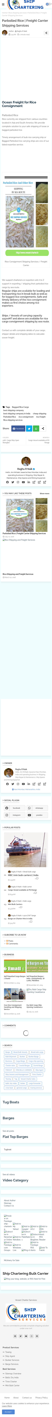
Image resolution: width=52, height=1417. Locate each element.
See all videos (9, 1174)
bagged (10, 296)
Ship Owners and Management (16, 1074)
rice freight (40, 417)
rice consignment (26, 417)
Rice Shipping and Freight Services (18, 574)
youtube (39, 815)
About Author (9, 1200)
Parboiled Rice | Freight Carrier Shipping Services (24, 533)
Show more (44, 494)
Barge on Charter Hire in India (20, 919)
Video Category (15, 1180)
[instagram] (18, 482)
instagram (16, 815)
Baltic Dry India (12, 1377)
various (35, 119)
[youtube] (23, 482)
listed (4, 144)
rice (37, 302)
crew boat (9, 1088)
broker (22, 1083)
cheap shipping (39, 414)
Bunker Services (12, 1360)
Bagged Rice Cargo (20, 407)
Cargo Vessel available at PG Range (22, 890)
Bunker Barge (34, 1057)
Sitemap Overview (13, 1374)
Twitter (29, 428)
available (27, 290)
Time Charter (37, 1074)
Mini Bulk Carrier (12, 1385)
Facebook (20, 429)
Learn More (7, 1406)
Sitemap (7, 1203)
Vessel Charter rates (28, 1079)
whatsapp (39, 808)
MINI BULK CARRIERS (24, 1070)
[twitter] (12, 482)
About (16, 1398)
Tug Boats (11, 1102)
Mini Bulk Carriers (15, 904)
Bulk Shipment (10, 1057)
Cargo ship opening (36, 1061)
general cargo (22, 1088)
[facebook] (7, 482)
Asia (13, 123)
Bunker (22, 1057)
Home (4, 13)
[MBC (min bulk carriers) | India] (26, 849)
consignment (39, 299)
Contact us (27, 1398)
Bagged (5, 141)
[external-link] (34, 482)
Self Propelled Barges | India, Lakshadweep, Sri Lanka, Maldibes (36, 978)
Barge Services (11, 1364)
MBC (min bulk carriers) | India (23, 875)
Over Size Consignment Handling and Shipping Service (13, 1007)
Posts (10, 941)
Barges (8, 1118)
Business (8, 1061)
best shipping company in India (16, 414)
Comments (13, 944)
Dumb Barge (38, 1066)
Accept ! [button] (8, 1412)
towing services (36, 1088)
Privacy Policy (41, 1398)
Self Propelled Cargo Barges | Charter (14, 977)
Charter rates (10, 1066)
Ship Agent (39, 1070)
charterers (18, 280)
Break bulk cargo (37, 1052)
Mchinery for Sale (11, 1260)
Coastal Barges (24, 1066)
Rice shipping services (17, 13)
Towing (8, 1079)
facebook (16, 808)
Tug (15, 1079)
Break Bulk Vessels (20, 1052)
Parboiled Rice (9, 417)
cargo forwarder (35, 1083)
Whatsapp (36, 428)
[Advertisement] (26, 67)
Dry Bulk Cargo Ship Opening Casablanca (35, 1006)
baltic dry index (11, 1083)
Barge (7, 1052)
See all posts (8, 1131)
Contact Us (9, 1206)
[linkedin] (29, 482)
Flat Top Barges (15, 1137)
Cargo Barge (20, 1061)
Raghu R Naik (24, 469)
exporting (16, 283)
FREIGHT (8, 1070)
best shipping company (13, 410)
